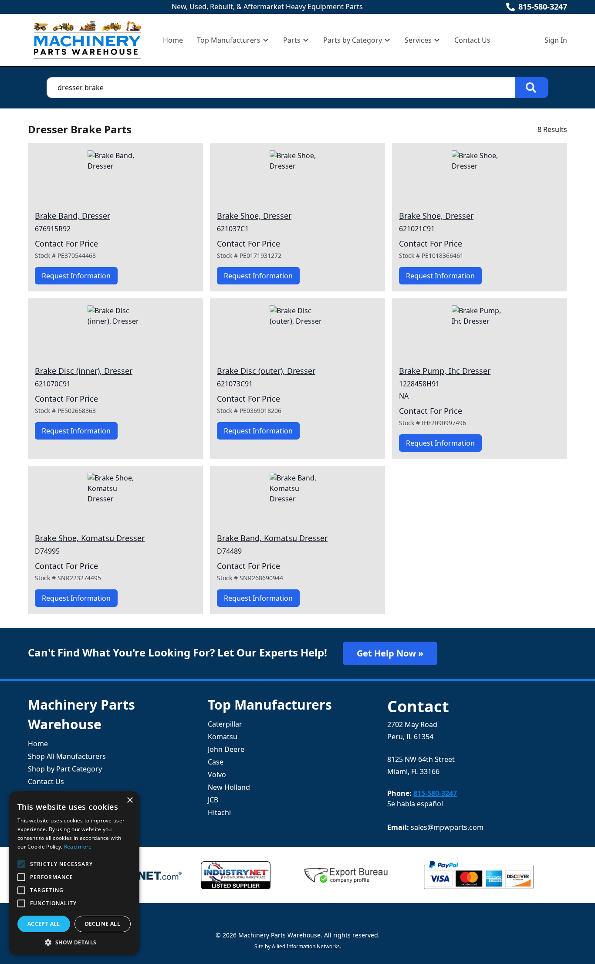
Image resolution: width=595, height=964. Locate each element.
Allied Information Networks (306, 946)
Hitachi (219, 812)
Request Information (76, 276)
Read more (78, 846)
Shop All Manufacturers (67, 756)
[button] (74, 942)
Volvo (217, 774)
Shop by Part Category (65, 769)
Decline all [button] (102, 923)
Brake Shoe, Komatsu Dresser (90, 538)
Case (215, 762)
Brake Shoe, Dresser (254, 215)
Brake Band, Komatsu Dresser (272, 538)
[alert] (74, 873)
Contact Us (472, 40)
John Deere (226, 749)
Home (173, 40)
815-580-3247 (542, 6)
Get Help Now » (390, 653)
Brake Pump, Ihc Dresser (444, 370)
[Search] (531, 87)
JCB (213, 800)
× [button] (129, 800)
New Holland (229, 787)
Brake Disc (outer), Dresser (266, 370)
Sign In (555, 40)
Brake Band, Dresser (72, 215)
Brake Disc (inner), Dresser (83, 370)
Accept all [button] (43, 923)
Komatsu (222, 736)
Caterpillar (225, 724)
